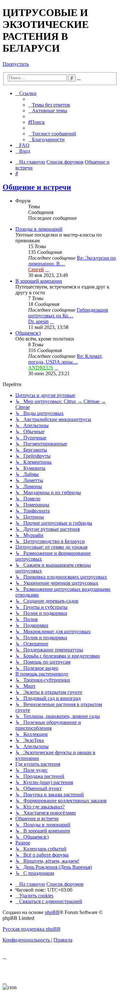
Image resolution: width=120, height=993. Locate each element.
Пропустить (16, 64)
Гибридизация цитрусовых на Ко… (68, 312)
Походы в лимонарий (38, 229)
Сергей (36, 269)
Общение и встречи (37, 187)
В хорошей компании (38, 281)
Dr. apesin (38, 321)
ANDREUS (40, 367)
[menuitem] (49, 105)
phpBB (52, 912)
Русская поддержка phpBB (31, 929)
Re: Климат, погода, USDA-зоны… (65, 359)
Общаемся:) (28, 333)
